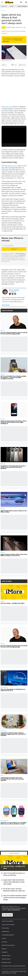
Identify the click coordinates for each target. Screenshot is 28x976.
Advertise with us (6, 955)
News (3, 27)
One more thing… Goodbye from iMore (14, 867)
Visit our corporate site (14, 910)
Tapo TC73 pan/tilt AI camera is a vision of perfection (14, 874)
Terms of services (20, 253)
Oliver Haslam (11, 27)
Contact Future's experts (8, 924)
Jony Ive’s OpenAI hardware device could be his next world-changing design (15, 897)
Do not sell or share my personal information (13, 966)
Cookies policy (5, 931)
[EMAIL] (15, 294)
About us (4, 948)
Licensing (4, 942)
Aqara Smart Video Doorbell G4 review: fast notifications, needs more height (13, 882)
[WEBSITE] (13, 294)
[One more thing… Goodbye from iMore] (14, 863)
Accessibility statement (8, 935)
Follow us (15, 64)
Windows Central (6, 962)
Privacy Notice (22, 255)
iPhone (3, 10)
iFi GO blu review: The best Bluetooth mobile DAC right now (14, 890)
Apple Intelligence (22, 6)
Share (5, 65)
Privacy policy (5, 928)
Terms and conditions (7, 921)
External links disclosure (8, 945)
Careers (4, 938)
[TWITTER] (10, 294)
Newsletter (23, 65)
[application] (14, 135)
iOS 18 (11, 6)
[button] (26, 2)
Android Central (6, 959)
